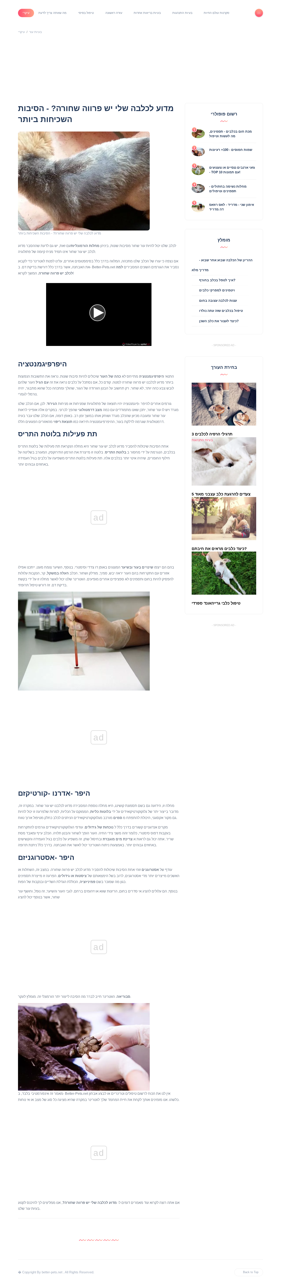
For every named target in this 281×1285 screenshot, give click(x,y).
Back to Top (250, 1272)
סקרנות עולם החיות (216, 13)
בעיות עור (35, 32)
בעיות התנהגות (182, 13)
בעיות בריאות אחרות (147, 13)
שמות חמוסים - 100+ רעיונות (230, 150)
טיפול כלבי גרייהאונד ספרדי (216, 603)
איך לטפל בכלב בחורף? (217, 280)
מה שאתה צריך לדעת (52, 13)
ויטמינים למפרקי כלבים (217, 290)
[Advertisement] (140, 70)
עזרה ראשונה (113, 13)
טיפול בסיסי (86, 13)
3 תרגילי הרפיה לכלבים (212, 434)
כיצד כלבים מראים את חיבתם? (219, 549)
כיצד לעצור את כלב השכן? (219, 321)
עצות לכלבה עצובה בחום (218, 300)
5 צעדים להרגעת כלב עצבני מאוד (221, 494)
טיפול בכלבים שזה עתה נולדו (221, 311)
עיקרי (26, 13)
